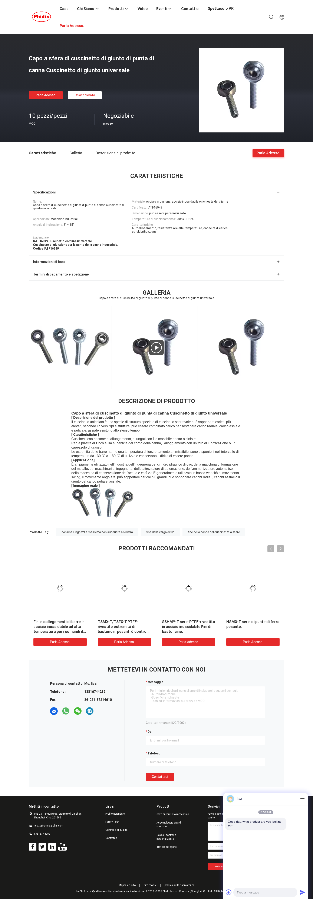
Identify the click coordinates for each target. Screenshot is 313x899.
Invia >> (219, 866)
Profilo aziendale (115, 813)
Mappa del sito (127, 885)
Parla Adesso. (46, 95)
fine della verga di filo (160, 532)
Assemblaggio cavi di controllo (168, 824)
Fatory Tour (112, 821)
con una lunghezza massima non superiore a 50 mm (97, 532)
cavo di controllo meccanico (172, 814)
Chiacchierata (85, 95)
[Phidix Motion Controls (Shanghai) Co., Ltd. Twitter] (42, 847)
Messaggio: (156, 682)
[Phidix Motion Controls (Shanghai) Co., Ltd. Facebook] (32, 847)
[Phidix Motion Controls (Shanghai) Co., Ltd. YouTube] (62, 847)
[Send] (302, 892)
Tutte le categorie (166, 846)
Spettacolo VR (221, 8)
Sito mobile (150, 885)
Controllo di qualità (116, 829)
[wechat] (78, 711)
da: (150, 731)
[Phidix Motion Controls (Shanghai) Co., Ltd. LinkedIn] (52, 847)
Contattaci (160, 777)
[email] (54, 711)
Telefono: (154, 753)
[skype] (89, 711)
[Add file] (229, 892)
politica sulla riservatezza (179, 885)
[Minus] (302, 798)
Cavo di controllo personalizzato (166, 837)
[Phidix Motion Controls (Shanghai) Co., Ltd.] (41, 16)
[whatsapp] (66, 711)
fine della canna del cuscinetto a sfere (214, 532)
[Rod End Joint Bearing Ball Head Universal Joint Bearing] (156, 347)
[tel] (101, 711)
